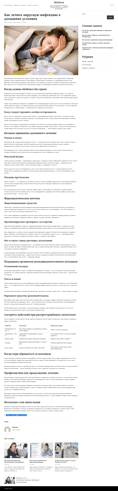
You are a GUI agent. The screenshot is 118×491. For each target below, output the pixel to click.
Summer (10, 22)
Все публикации (8, 5)
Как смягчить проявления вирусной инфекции (38, 461)
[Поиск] (113, 5)
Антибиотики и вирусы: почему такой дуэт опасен (65, 461)
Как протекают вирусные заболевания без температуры (14, 461)
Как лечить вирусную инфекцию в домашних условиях (97, 31)
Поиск (83, 14)
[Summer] (7, 430)
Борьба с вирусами (33, 5)
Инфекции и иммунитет (20, 5)
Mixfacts (59, 2)
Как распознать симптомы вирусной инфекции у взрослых (97, 48)
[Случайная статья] (111, 5)
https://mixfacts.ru (16, 429)
